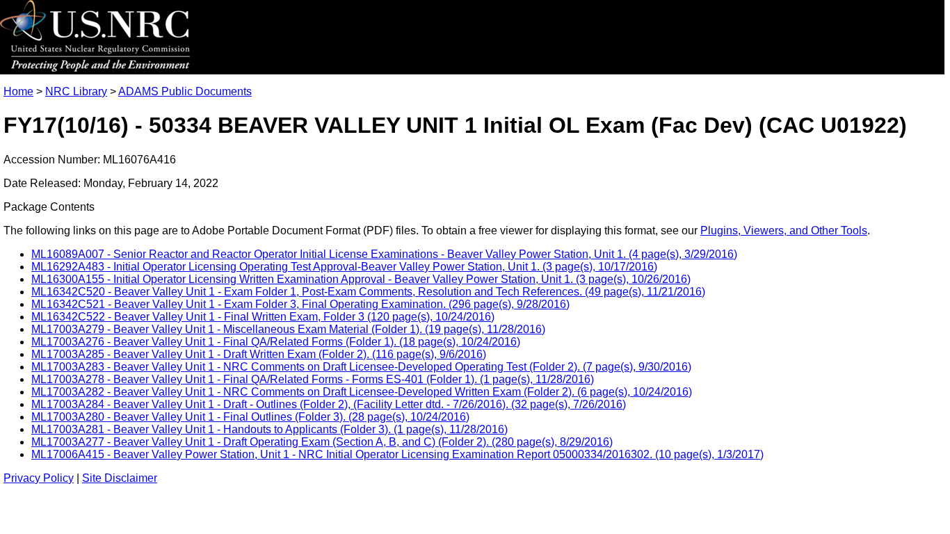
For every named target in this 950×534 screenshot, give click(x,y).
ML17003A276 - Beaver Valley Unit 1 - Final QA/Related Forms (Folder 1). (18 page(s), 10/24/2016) (275, 342)
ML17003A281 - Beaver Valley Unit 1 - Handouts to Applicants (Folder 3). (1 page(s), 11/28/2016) (269, 429)
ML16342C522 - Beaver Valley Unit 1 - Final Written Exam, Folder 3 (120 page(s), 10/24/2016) (262, 317)
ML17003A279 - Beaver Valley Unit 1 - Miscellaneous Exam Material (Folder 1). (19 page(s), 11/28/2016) (288, 329)
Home (18, 91)
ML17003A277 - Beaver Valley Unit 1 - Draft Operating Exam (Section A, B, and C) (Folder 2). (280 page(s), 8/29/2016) (322, 442)
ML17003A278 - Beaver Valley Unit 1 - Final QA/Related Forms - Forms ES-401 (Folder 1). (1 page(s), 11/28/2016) (312, 379)
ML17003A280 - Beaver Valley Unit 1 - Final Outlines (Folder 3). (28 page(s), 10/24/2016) (250, 417)
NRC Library (76, 91)
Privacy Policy (38, 478)
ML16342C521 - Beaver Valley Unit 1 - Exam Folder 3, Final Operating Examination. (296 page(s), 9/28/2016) (300, 304)
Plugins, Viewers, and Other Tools (783, 230)
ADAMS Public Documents (185, 91)
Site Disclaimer (119, 478)
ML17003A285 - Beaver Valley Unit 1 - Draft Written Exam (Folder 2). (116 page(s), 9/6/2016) (258, 354)
